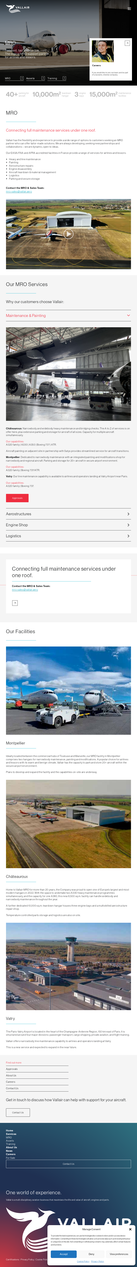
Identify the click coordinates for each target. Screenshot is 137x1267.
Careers (10, 1081)
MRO (9, 1137)
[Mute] (124, 266)
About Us (11, 1075)
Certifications (12, 1259)
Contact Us (12, 1088)
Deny (91, 1254)
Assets (10, 1140)
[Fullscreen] (128, 266)
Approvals (12, 1069)
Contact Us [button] (18, 1112)
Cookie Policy (83, 1261)
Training (10, 1144)
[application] (68, 234)
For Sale (10, 1157)
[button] (130, 1229)
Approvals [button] (17, 498)
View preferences (119, 1254)
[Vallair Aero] (17, 9)
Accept (64, 1254)
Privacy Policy (97, 1261)
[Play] (8, 266)
